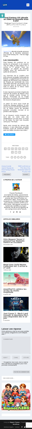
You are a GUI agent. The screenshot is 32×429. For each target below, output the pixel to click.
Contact (17, 427)
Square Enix (7, 51)
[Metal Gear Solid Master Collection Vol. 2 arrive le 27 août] (16, 254)
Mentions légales (9, 427)
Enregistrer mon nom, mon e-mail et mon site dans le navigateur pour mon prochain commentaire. (15, 363)
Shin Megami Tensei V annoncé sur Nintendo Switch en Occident (13, 241)
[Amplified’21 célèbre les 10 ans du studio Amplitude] (16, 279)
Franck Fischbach (17, 23)
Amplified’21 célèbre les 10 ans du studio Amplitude (14, 290)
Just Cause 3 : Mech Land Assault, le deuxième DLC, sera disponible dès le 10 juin (16, 315)
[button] (2, 15)
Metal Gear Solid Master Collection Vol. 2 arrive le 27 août (15, 266)
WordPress (16, 424)
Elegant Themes (15, 422)
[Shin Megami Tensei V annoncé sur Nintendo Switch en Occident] (16, 230)
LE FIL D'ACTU (16, 25)
